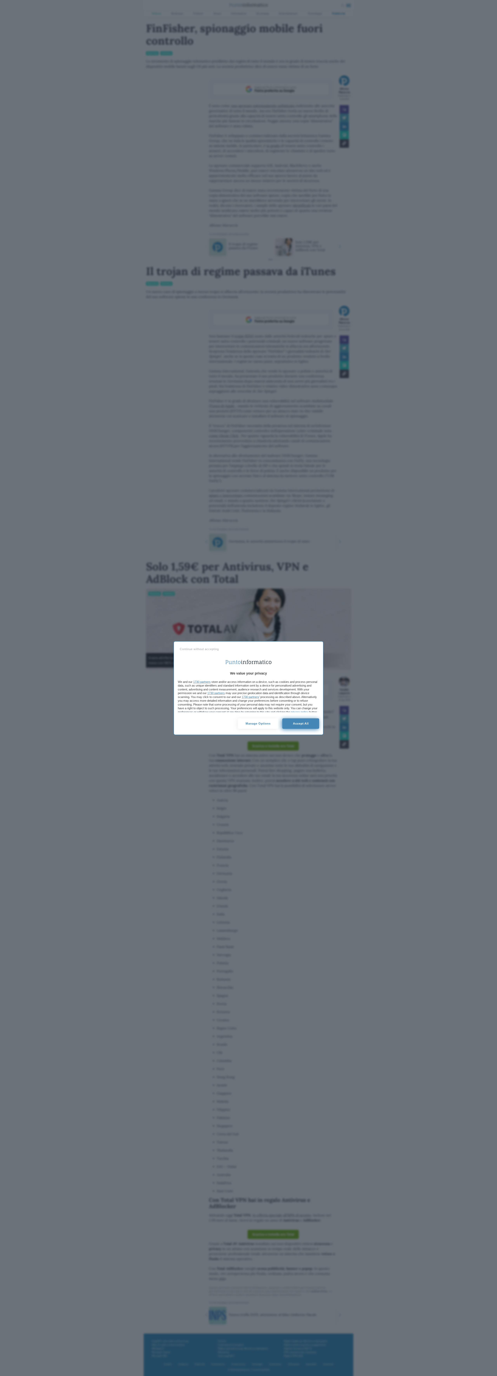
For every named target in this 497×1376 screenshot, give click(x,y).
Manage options (258, 723)
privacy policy (299, 712)
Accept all (301, 723)
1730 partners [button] (202, 681)
